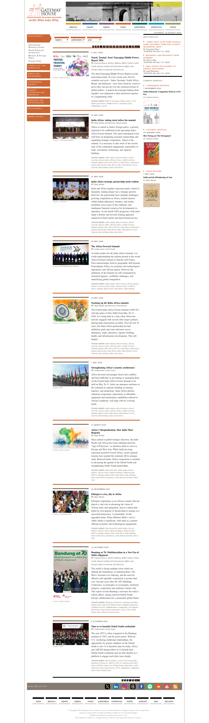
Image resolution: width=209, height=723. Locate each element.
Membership (95, 4)
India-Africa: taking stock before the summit (113, 120)
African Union (115, 160)
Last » (137, 46)
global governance (98, 103)
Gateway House (100, 63)
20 (107, 46)
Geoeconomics (35, 36)
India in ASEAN (97, 665)
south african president (124, 477)
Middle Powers (112, 103)
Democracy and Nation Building (36, 101)
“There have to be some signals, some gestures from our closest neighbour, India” (162, 44)
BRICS (108, 101)
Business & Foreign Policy (37, 56)
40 (114, 46)
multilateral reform (98, 607)
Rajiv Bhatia (99, 122)
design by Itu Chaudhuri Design (125, 713)
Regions (106, 27)
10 (104, 46)
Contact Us (118, 4)
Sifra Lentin (151, 60)
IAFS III (117, 162)
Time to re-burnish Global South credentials (113, 626)
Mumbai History (36, 117)
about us (51, 701)
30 (111, 46)
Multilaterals (35, 108)
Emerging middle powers (121, 101)
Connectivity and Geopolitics (37, 67)
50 (117, 46)
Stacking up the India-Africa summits (110, 302)
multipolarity (96, 106)
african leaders (122, 158)
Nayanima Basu (152, 49)
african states (104, 160)
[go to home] (44, 21)
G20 (134, 101)
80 (127, 46)
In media (107, 4)
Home (38, 701)
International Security (35, 83)
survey (104, 106)
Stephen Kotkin (152, 138)
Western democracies (110, 612)
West (99, 612)
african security (97, 286)
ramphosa (110, 477)
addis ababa (110, 158)
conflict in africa (128, 160)
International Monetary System (36, 46)
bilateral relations (116, 473)
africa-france (121, 284)
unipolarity (135, 668)
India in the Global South (111, 605)
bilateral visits (129, 473)
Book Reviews (153, 171)
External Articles (156, 130)
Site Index (169, 701)
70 (124, 46)
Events (173, 27)
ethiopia (94, 162)
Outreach (143, 701)
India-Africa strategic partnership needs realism (115, 181)
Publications (139, 27)
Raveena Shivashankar (117, 122)
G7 (121, 663)
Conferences (156, 27)
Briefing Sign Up (134, 4)
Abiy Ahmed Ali (111, 470)
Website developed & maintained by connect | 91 (108, 715)
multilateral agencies (130, 605)
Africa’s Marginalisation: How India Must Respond (112, 431)
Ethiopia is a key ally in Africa (106, 494)
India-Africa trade (114, 165)
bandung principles (130, 602)
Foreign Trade (35, 61)
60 (120, 46)
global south (103, 162)
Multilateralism (111, 607)
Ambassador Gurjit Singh (104, 249)
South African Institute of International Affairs (110, 66)
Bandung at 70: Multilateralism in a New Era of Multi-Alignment (115, 553)
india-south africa (116, 167)
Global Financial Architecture (36, 51)
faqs (156, 701)
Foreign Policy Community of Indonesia (107, 69)
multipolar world (125, 103)
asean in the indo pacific (127, 661)
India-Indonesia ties (107, 668)
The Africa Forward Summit (105, 246)
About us (73, 27)
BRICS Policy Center (130, 63)
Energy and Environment (34, 75)
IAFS (111, 162)
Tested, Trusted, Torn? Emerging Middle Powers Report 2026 (115, 59)
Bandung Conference (113, 602)
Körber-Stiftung (114, 63)
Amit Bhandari (152, 71)
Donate (148, 4)
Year (90, 40)
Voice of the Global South (101, 670)
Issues (123, 27)
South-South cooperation (110, 610)
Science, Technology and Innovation (36, 92)
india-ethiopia (103, 167)
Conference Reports (157, 85)
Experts (90, 27)
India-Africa (125, 162)
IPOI (118, 668)
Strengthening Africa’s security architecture (113, 367)
